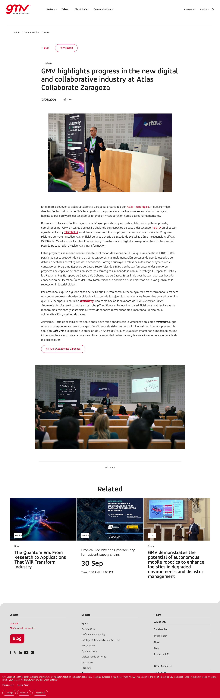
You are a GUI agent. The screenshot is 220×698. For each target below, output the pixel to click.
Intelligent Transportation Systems (101, 640)
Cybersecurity (89, 651)
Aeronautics (88, 629)
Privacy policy (8, 685)
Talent (65, 9)
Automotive (88, 645)
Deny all (24, 693)
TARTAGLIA (71, 232)
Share (70, 100)
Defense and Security (93, 634)
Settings (9, 693)
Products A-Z (190, 9)
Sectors (50, 9)
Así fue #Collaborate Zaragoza (63, 349)
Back (46, 48)
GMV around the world (22, 628)
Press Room (160, 636)
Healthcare (88, 662)
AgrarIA (156, 227)
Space (85, 623)
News (46, 32)
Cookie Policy (23, 685)
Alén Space (160, 673)
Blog (17, 638)
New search (66, 48)
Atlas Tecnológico (138, 206)
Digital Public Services (94, 657)
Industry (48, 63)
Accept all (40, 693)
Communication (102, 9)
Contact (14, 623)
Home (16, 32)
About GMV (81, 9)
